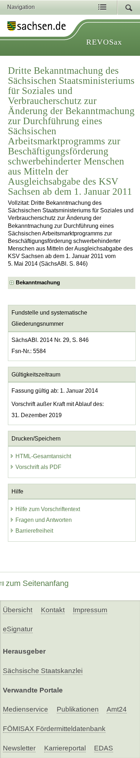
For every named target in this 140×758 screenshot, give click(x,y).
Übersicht (17, 610)
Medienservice (25, 709)
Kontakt (53, 610)
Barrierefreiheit (34, 531)
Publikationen (78, 709)
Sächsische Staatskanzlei (43, 670)
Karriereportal (65, 748)
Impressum (90, 610)
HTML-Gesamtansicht (43, 456)
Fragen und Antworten (43, 520)
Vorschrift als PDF (38, 467)
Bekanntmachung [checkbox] (38, 282)
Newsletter (19, 748)
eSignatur (18, 629)
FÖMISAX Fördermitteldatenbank (54, 728)
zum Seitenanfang (37, 583)
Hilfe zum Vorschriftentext (47, 509)
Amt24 (117, 709)
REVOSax (104, 41)
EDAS (103, 748)
